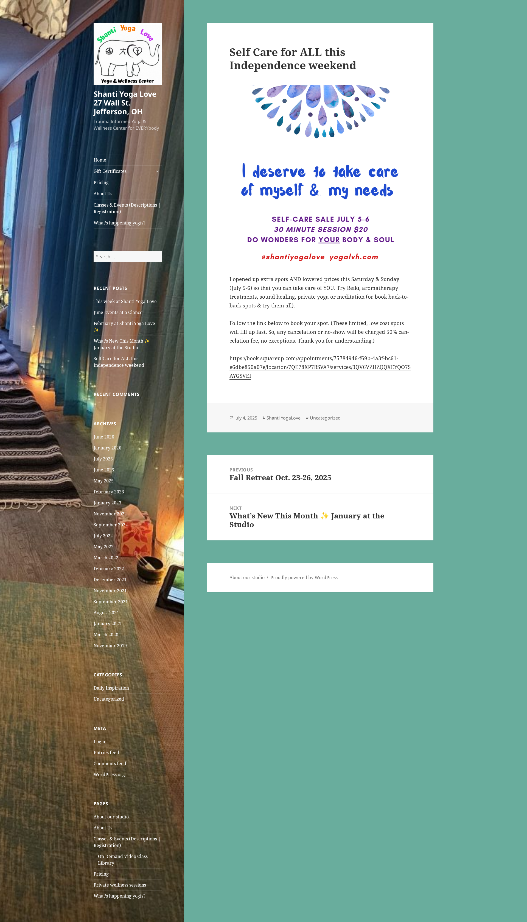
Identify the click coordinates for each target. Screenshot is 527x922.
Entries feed (106, 752)
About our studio (111, 817)
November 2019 (110, 646)
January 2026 (107, 448)
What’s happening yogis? (119, 223)
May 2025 (104, 481)
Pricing (101, 182)
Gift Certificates (110, 171)
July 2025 (103, 459)
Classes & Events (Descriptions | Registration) (127, 208)
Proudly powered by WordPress (304, 577)
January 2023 (107, 503)
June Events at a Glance (118, 312)
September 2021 (111, 602)
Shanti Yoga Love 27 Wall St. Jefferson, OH (125, 102)
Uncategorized (109, 699)
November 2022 (110, 514)
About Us (103, 194)
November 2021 (110, 591)
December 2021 (110, 580)
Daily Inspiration (111, 688)
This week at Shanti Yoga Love (125, 301)
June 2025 (104, 470)
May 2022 (104, 547)
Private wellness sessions (120, 885)
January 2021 (107, 624)
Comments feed (110, 763)
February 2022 (109, 569)
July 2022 (103, 536)
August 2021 (106, 613)
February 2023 (109, 492)
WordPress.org (109, 774)
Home (100, 160)
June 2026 (104, 437)
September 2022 (111, 525)
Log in (100, 741)
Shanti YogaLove (284, 418)
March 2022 (106, 558)
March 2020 (106, 635)
